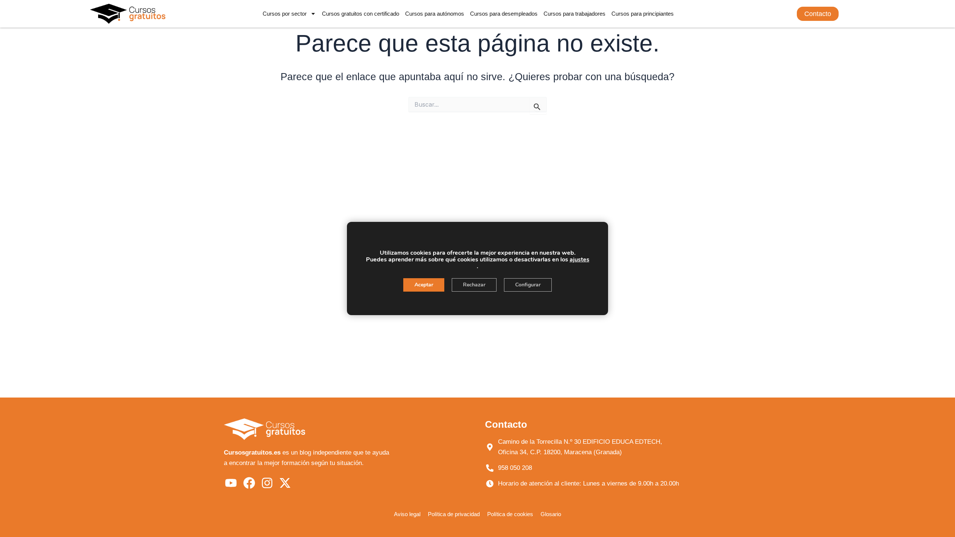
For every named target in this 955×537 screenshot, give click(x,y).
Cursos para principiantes (642, 13)
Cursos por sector (285, 13)
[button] (818, 14)
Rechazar (474, 284)
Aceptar (423, 284)
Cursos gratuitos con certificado (360, 13)
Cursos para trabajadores (574, 13)
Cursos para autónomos (434, 13)
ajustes (579, 259)
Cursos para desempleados (504, 13)
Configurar (528, 284)
